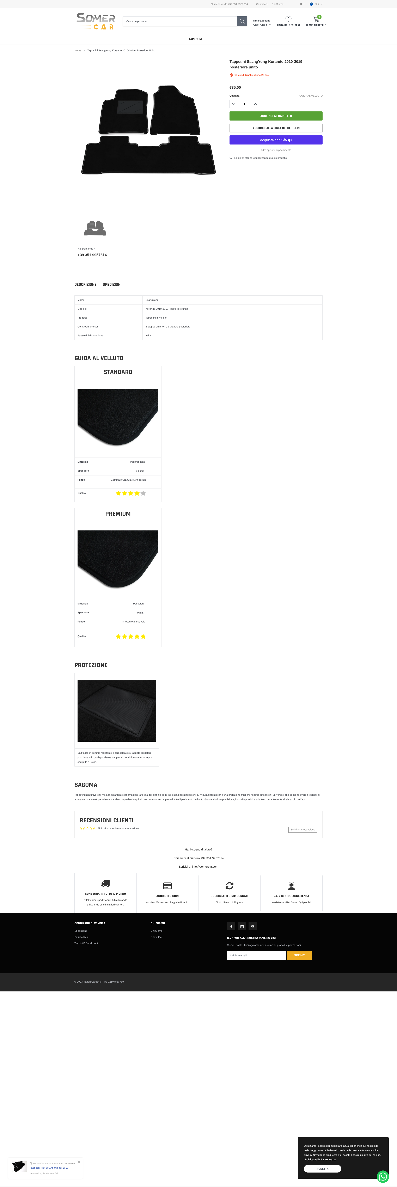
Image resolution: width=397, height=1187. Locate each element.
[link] (95, 228)
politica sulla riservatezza (320, 1159)
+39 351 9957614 (92, 255)
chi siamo (277, 4)
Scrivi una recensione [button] (303, 829)
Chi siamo (157, 930)
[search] (242, 21)
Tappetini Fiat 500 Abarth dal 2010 (49, 1167)
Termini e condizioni (86, 943)
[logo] (95, 21)
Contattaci (262, 4)
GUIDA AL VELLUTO (311, 95)
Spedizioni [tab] (112, 284)
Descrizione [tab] (85, 284)
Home (77, 50)
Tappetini (195, 39)
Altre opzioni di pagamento (276, 150)
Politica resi (81, 937)
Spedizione (80, 930)
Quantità (234, 95)
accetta (323, 1169)
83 (235, 157)
